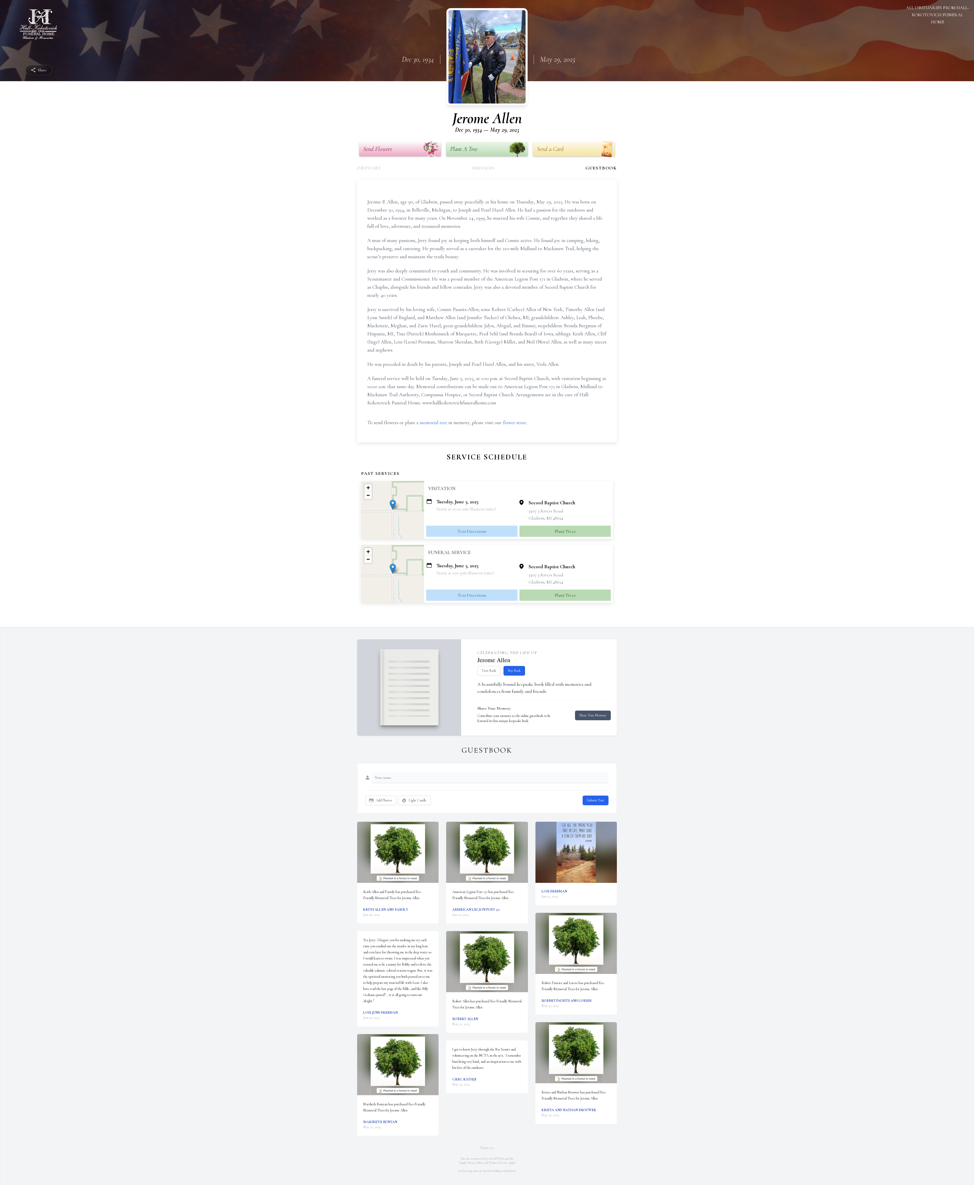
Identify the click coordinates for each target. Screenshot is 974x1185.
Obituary (369, 168)
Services (483, 168)
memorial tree (433, 423)
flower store (514, 423)
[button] (393, 505)
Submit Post (595, 800)
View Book (489, 670)
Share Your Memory (592, 715)
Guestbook (601, 168)
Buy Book (514, 670)
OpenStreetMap (491, 1171)
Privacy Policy (475, 1162)
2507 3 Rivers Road (546, 511)
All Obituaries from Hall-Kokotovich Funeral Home (937, 15)
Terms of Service (498, 1162)
